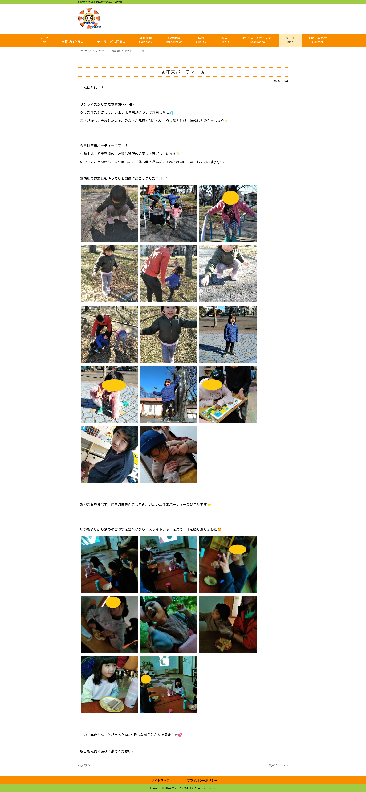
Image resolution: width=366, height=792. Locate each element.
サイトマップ (160, 780)
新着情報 (116, 50)
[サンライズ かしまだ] (89, 28)
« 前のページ (87, 765)
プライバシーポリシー (202, 780)
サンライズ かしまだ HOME (94, 50)
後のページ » (278, 765)
